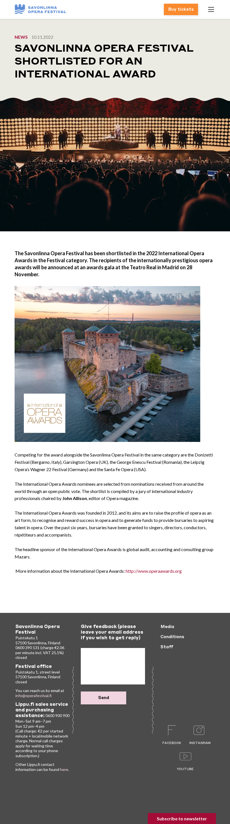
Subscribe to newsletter (182, 818)
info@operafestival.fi (33, 695)
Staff (166, 647)
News (21, 37)
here (64, 769)
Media (167, 627)
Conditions (172, 637)
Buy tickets (181, 9)
